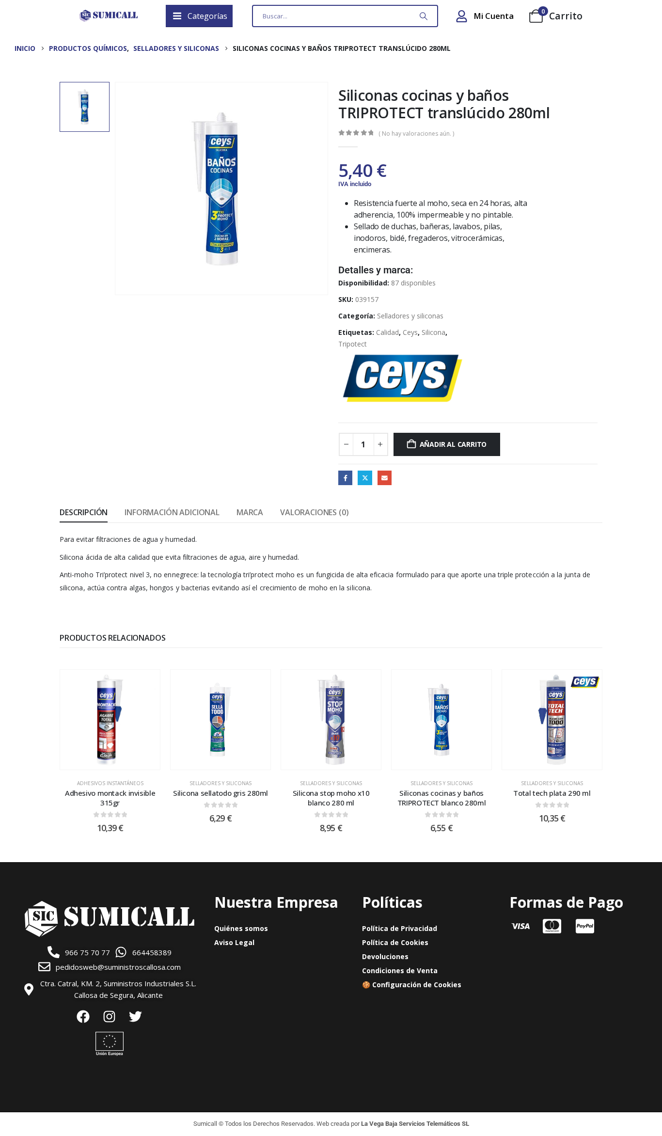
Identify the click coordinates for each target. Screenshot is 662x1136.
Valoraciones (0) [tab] (314, 512)
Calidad (387, 332)
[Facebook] (83, 1016)
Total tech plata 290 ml (551, 793)
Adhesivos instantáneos (110, 783)
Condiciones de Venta (400, 970)
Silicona (433, 332)
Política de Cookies (395, 942)
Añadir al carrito (453, 444)
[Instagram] (109, 1016)
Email (385, 478)
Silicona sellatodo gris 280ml (220, 793)
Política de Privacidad (399, 928)
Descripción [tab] (84, 512)
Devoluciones (385, 956)
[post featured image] (110, 720)
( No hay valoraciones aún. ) (416, 133)
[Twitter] (136, 1016)
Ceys (410, 332)
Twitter (365, 478)
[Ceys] (402, 377)
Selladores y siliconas (410, 315)
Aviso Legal (234, 942)
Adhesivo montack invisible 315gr (110, 797)
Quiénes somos (241, 928)
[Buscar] (423, 16)
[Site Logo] (108, 16)
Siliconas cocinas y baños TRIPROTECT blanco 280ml (441, 797)
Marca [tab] (249, 512)
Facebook (345, 478)
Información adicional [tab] (172, 512)
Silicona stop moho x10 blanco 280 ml (331, 797)
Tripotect (352, 343)
